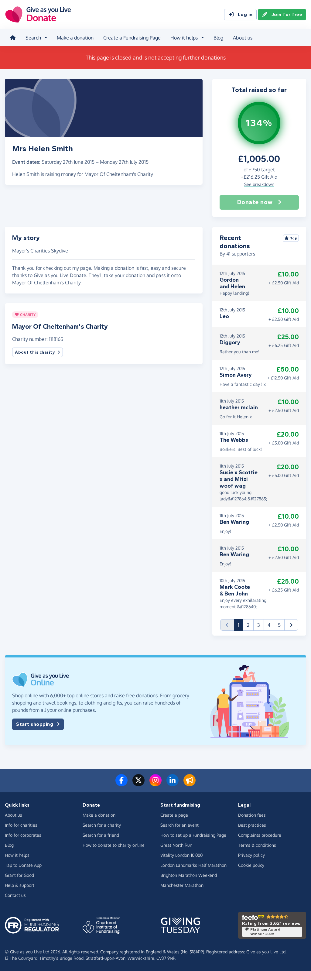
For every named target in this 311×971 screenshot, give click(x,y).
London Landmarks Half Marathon (193, 865)
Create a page (174, 815)
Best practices (252, 825)
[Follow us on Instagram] (155, 784)
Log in (245, 14)
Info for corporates (23, 835)
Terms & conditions (257, 845)
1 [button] (240, 625)
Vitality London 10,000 (181, 855)
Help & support (19, 885)
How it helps (17, 855)
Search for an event (179, 825)
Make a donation (75, 38)
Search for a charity (102, 825)
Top (294, 238)
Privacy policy (251, 855)
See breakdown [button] (259, 184)
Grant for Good (19, 875)
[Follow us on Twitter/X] (138, 784)
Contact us (15, 895)
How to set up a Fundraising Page (193, 835)
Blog (218, 38)
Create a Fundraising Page (132, 38)
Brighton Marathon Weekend (188, 875)
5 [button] (279, 625)
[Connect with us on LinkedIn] (172, 784)
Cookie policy (251, 865)
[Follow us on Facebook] (121, 784)
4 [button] (269, 625)
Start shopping (34, 724)
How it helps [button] (184, 38)
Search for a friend (101, 835)
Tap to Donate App (23, 865)
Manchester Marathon (181, 885)
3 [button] (258, 625)
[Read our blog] (189, 784)
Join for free (287, 14)
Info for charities (21, 825)
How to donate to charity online (114, 845)
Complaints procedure (259, 835)
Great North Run (176, 845)
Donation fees (252, 815)
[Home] (13, 37)
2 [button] (248, 625)
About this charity (35, 352)
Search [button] (33, 38)
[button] (291, 625)
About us (242, 38)
